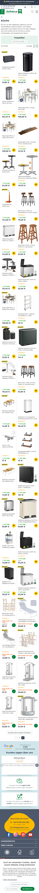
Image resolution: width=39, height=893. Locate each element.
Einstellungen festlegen (19, 884)
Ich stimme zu (27, 889)
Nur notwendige (12, 889)
